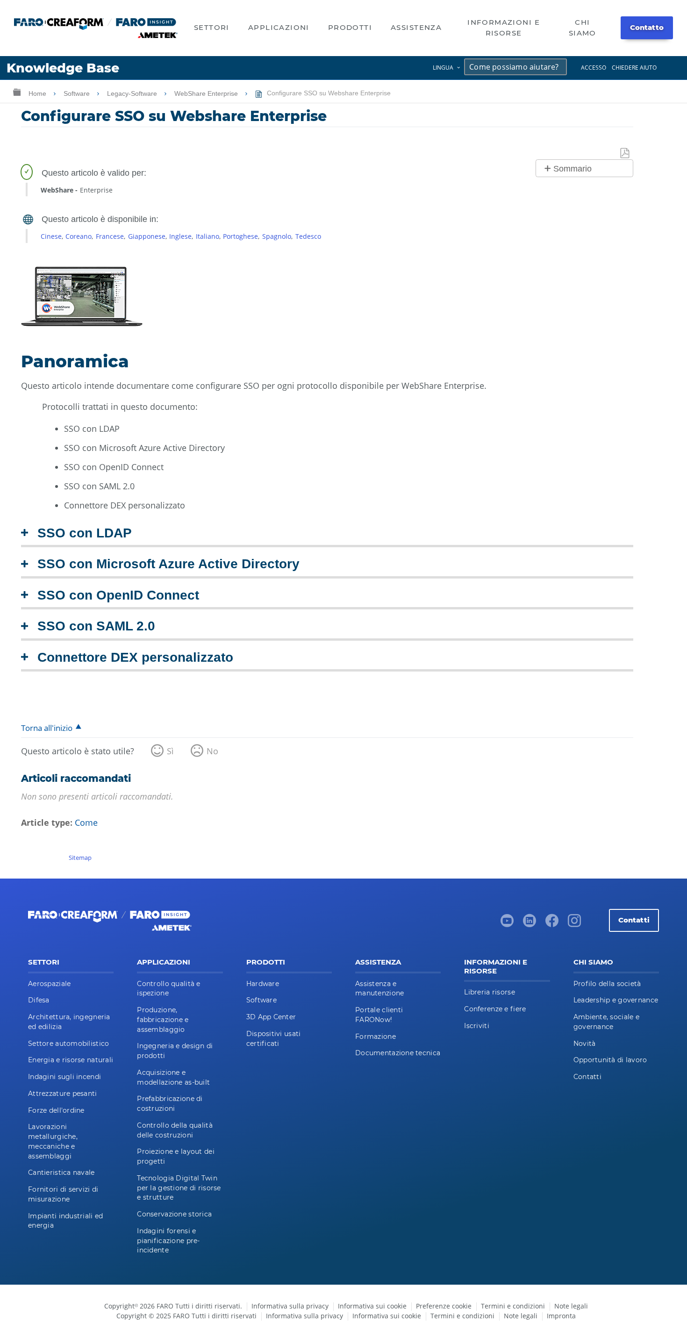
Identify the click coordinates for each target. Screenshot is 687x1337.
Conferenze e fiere (495, 1009)
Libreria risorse (489, 992)
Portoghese (240, 236)
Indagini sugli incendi (64, 1076)
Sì (170, 751)
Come (86, 822)
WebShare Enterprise (207, 93)
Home (38, 93)
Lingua (443, 67)
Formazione (375, 1036)
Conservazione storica (174, 1214)
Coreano (78, 236)
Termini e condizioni (513, 1305)
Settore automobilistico (68, 1043)
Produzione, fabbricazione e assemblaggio (162, 1020)
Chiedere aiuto (634, 67)
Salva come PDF (625, 153)
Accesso (593, 67)
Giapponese (146, 236)
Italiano (207, 236)
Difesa (39, 1000)
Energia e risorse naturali (70, 1060)
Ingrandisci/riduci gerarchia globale (17, 92)
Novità (584, 1043)
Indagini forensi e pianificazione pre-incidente (168, 1241)
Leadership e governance (615, 1000)
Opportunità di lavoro (610, 1060)
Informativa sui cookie (372, 1305)
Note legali (571, 1305)
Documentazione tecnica (397, 1053)
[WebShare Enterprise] (82, 323)
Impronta (561, 1315)
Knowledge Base (63, 68)
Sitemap (80, 857)
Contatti (634, 919)
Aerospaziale (49, 984)
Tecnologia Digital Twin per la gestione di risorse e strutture (179, 1188)
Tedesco (308, 236)
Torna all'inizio (46, 727)
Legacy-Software (133, 93)
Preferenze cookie (444, 1305)
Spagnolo (276, 236)
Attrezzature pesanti (62, 1093)
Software (78, 93)
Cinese (51, 236)
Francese (110, 236)
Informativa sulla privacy (290, 1305)
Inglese (180, 236)
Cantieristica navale (61, 1172)
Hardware (262, 984)
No (212, 751)
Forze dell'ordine (56, 1110)
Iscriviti (476, 1026)
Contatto (647, 27)
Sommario (572, 168)
